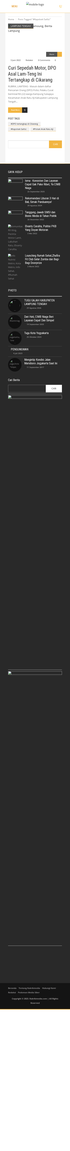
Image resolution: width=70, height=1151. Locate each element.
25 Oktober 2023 (34, 337)
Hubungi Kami (49, 988)
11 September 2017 (35, 367)
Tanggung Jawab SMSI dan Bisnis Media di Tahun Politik (41, 214)
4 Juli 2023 (17, 353)
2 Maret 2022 (33, 266)
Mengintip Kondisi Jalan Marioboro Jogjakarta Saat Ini (40, 361)
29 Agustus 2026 (34, 308)
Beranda (12, 988)
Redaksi (29, 60)
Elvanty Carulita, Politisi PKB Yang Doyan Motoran (40, 228)
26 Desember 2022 (35, 219)
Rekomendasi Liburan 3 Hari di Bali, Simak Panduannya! (42, 200)
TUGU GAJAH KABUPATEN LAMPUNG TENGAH (39, 302)
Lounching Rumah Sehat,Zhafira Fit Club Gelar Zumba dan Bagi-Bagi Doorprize (42, 259)
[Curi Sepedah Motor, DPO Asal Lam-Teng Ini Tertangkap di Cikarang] (35, 40)
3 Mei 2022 (32, 233)
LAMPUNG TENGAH (21, 26)
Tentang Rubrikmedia (29, 988)
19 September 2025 (35, 324)
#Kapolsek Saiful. (19, 129)
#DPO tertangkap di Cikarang (24, 123)
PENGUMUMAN (19, 349)
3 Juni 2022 (16, 60)
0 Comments (44, 60)
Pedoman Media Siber (29, 992)
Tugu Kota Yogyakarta (36, 333)
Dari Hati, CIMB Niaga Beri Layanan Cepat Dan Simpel (39, 318)
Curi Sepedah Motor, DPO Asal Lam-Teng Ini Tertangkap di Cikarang (32, 74)
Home (11, 19)
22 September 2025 (36, 191)
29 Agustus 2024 (34, 205)
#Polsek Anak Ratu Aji (43, 129)
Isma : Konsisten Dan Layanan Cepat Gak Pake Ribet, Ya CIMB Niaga (42, 184)
